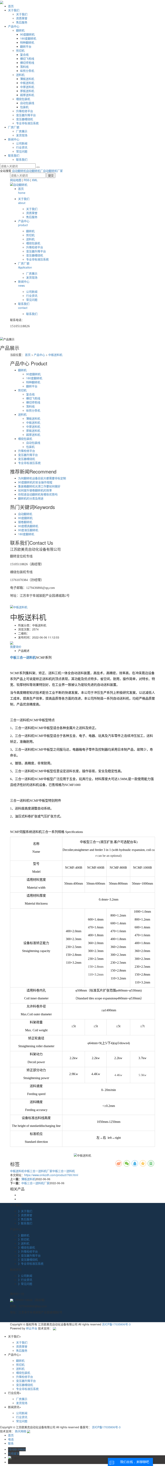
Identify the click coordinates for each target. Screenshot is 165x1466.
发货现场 (21, 135)
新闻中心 (13, 139)
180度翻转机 (28, 38)
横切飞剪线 (27, 58)
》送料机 (23, 1243)
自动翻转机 (19, 171)
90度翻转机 (27, 34)
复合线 (24, 54)
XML (35, 180)
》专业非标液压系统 (30, 1263)
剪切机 (20, 50)
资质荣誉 (21, 18)
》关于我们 (25, 1211)
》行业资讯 (25, 1280)
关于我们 (13, 10)
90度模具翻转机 (28, 526)
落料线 (24, 67)
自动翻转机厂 (34, 171)
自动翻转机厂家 (53, 171)
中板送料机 (27, 83)
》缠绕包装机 (26, 1247)
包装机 (24, 107)
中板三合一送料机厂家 (38, 1171)
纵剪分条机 (27, 71)
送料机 (20, 75)
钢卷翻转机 (25, 522)
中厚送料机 (27, 87)
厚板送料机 (27, 91)
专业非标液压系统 (27, 123)
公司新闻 (21, 143)
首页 (11, 6)
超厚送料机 (27, 95)
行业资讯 (21, 147)
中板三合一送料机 (63, 1171)
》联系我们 (25, 1223)
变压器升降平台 (26, 115)
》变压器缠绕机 (28, 1259)
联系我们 (13, 155)
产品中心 (13, 26)
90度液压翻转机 (28, 530)
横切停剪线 (27, 63)
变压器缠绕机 (24, 119)
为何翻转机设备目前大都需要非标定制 (42, 478)
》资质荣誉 (25, 1215)
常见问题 (21, 151)
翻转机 (20, 30)
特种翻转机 (27, 42)
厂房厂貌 (13, 127)
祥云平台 (31, 1328)
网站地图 (15, 180)
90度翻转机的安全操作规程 (35, 482)
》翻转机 (23, 1235)
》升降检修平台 (28, 1251)
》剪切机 (23, 1239)
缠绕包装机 (23, 99)
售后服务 (21, 22)
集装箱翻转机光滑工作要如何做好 (39, 486)
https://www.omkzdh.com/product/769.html (51, 1175)
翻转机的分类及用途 (30, 498)
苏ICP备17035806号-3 (116, 1324)
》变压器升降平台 (29, 1255)
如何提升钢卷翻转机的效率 (35, 490)
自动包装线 (27, 103)
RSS (26, 180)
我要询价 (15, 647)
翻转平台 (25, 46)
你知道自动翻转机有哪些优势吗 (38, 494)
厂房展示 (21, 131)
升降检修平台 (24, 111)
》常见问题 (25, 1284)
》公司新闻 (25, 1276)
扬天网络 (20, 1431)
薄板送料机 (27, 79)
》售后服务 (25, 1219)
